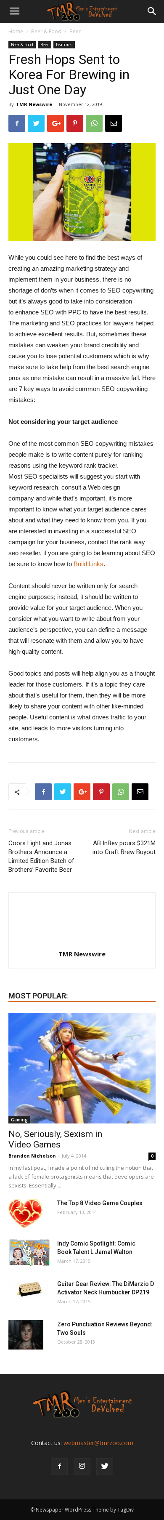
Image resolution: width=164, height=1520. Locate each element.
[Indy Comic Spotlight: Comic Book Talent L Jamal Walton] (29, 1253)
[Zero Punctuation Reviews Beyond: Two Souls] (25, 1335)
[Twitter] (104, 1466)
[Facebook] (59, 1466)
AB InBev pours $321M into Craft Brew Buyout (124, 847)
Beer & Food (46, 31)
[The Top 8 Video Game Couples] (25, 1213)
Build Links (88, 563)
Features (64, 45)
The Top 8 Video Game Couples (100, 1203)
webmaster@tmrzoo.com (98, 1443)
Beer (75, 31)
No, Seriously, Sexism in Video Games (55, 1139)
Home (15, 31)
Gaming (19, 1120)
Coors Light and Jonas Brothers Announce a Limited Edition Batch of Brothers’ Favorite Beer (41, 856)
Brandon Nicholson (32, 1156)
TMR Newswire (34, 104)
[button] (152, 11)
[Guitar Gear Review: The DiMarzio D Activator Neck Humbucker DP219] (29, 1290)
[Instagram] (82, 1466)
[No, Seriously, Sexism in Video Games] (82, 1068)
